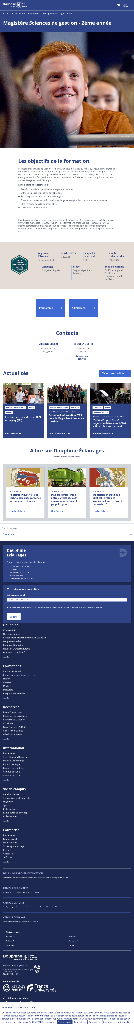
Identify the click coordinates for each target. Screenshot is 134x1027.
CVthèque (8, 723)
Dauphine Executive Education (23, 873)
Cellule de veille (10, 809)
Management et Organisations (58, 13)
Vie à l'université (11, 794)
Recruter (7, 850)
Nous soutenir (10, 842)
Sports (6, 805)
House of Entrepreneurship (16, 648)
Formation (8, 534)
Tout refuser (80, 1022)
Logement (8, 801)
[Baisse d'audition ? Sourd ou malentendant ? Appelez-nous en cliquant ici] (37, 971)
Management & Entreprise (19, 572)
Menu (125, 6)
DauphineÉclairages (16, 553)
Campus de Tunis (11, 771)
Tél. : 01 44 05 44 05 (10, 974)
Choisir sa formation (13, 671)
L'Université (9, 630)
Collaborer (8, 853)
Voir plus (6, 657)
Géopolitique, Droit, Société (20, 566)
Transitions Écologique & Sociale (22, 578)
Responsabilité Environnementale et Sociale (24, 637)
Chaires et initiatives (13, 730)
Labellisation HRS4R (13, 734)
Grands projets (10, 839)
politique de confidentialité (92, 607)
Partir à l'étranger (12, 764)
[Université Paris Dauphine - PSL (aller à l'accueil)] (15, 5)
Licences (7, 678)
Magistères (8, 686)
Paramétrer (95, 1022)
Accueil (6, 13)
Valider (13, 616)
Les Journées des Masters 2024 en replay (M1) (23, 418)
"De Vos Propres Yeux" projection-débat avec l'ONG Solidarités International (109, 423)
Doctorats (8, 689)
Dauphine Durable (12, 641)
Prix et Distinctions (12, 712)
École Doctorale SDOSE (14, 727)
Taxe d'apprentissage (13, 846)
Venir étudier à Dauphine (15, 757)
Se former (8, 857)
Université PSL (75, 220)
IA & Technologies (16, 575)
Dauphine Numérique (14, 645)
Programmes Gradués (14, 693)
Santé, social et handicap (15, 812)
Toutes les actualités (113, 373)
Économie (13, 569)
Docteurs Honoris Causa (15, 716)
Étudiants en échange (13, 760)
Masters (34, 13)
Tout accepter (65, 1022)
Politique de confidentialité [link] (116, 1022)
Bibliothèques (10, 816)
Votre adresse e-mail (16, 595)
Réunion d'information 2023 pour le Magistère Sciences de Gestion (66, 418)
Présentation (9, 753)
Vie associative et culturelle (16, 798)
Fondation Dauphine (13, 652)
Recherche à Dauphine (14, 719)
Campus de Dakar (12, 775)
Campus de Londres (13, 768)
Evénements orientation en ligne (19, 675)
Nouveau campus (11, 634)
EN (118, 5)
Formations (20, 13)
